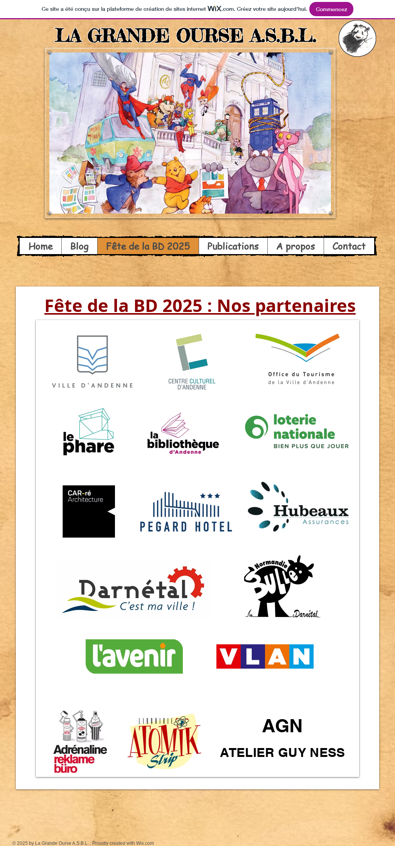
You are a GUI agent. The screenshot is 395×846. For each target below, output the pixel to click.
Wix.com (145, 843)
